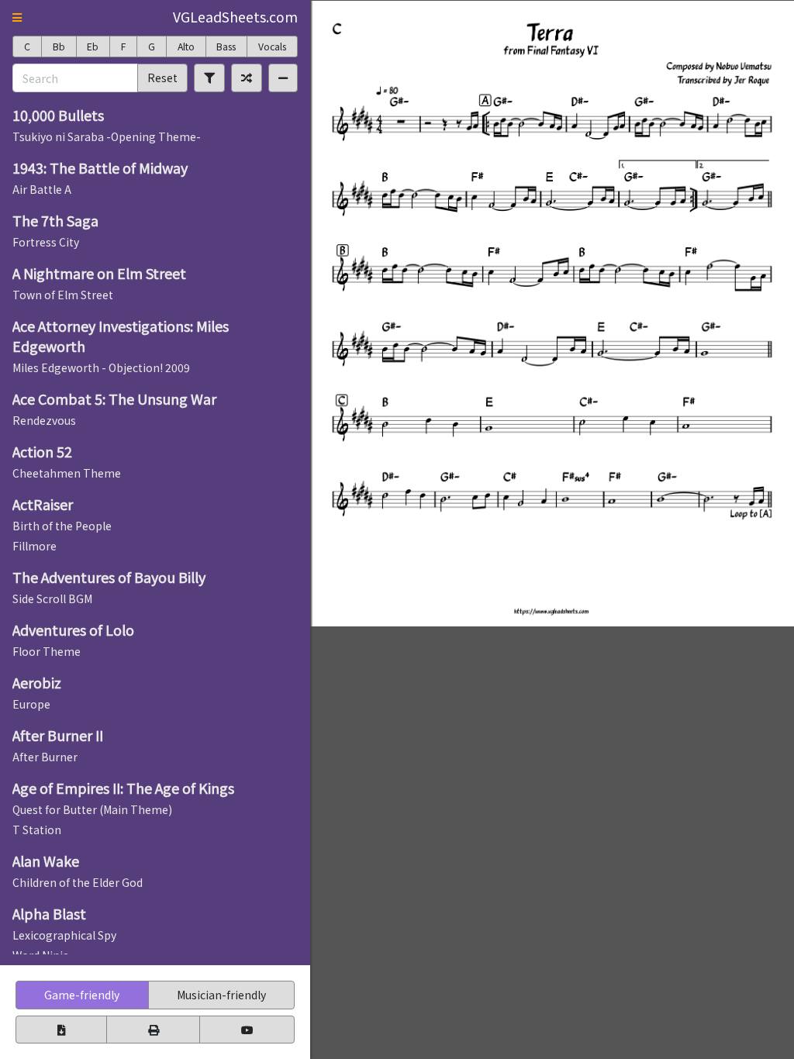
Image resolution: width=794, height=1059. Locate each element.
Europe (31, 704)
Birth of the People (62, 525)
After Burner (45, 756)
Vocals (272, 46)
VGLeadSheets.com (235, 16)
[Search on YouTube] (247, 1029)
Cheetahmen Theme (66, 473)
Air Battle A (41, 189)
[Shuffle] (246, 77)
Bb (59, 46)
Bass (226, 46)
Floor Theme (46, 651)
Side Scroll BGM (52, 598)
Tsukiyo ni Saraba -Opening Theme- (106, 136)
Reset (162, 77)
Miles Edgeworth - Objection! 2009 (101, 367)
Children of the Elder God (77, 882)
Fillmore (34, 546)
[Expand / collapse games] (283, 77)
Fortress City (45, 242)
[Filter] (209, 77)
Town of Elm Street (62, 294)
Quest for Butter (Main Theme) (92, 809)
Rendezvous (44, 420)
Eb (92, 46)
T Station (36, 829)
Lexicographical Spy (64, 935)
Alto (186, 46)
